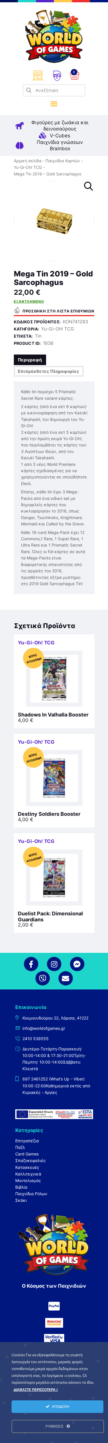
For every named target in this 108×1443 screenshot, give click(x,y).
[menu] (54, 104)
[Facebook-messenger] (77, 964)
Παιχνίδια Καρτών (63, 160)
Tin (38, 336)
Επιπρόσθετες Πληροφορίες (48, 371)
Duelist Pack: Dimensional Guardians (50, 917)
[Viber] (42, 978)
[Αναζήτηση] (29, 90)
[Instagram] (54, 964)
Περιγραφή (30, 360)
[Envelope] (65, 978)
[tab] (30, 360)
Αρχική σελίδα (27, 160)
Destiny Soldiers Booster (49, 814)
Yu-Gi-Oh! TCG (28, 167)
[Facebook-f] (31, 964)
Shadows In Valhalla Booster (53, 715)
